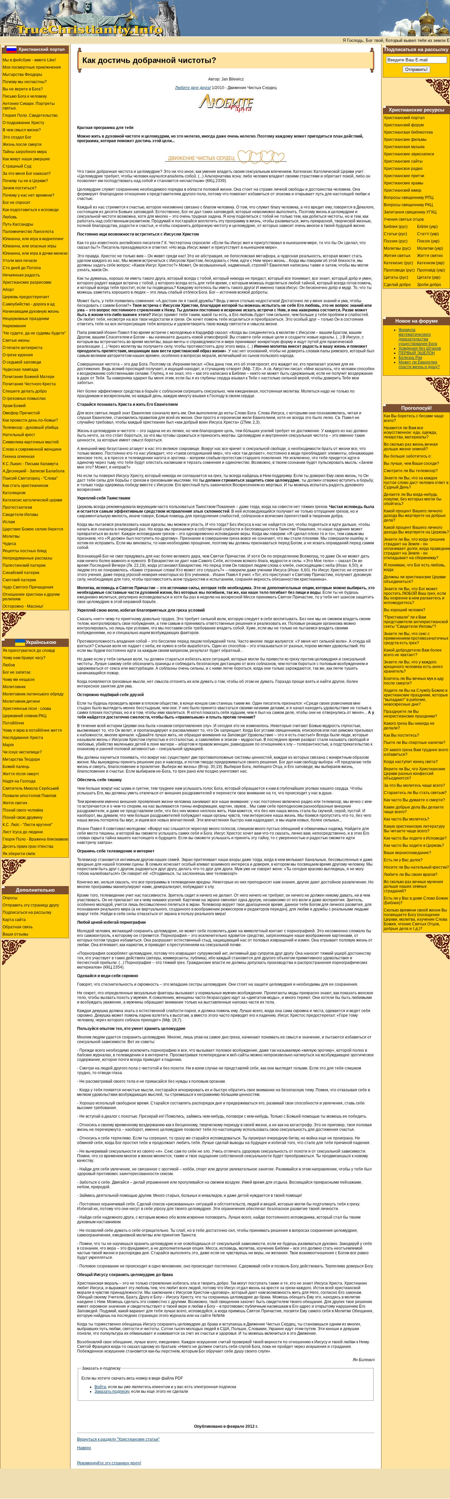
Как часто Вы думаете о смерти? (414, 800)
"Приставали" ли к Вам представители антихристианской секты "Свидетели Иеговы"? (416, 622)
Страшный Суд (17, 166)
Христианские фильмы (405, 139)
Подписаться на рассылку (27, 912)
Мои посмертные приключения (32, 67)
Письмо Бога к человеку (25, 96)
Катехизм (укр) (430, 263)
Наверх (84, 1448)
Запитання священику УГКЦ (410, 212)
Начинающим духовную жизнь (31, 311)
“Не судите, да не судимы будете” (34, 333)
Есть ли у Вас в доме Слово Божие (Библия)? (416, 900)
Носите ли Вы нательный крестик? (416, 867)
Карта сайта (14, 919)
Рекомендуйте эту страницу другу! (109, 1463)
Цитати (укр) (428, 277)
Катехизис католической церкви (32, 500)
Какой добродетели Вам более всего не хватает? (413, 652)
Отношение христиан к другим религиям (31, 596)
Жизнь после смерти (22, 144)
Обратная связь (18, 927)
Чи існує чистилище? (22, 752)
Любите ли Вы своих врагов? (410, 874)
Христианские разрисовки (27, 282)
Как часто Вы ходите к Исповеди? (415, 838)
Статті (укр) (428, 234)
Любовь (10, 217)
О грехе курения (18, 355)
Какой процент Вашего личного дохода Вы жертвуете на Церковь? (416, 529)
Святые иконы (16, 340)
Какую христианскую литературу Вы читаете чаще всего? (414, 828)
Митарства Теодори (21, 759)
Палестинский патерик (24, 565)
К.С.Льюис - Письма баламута (30, 464)
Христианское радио (403, 168)
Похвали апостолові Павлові (29, 795)
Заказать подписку (112, 1391)
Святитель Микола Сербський (31, 788)
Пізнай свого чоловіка (23, 810)
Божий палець (16, 766)
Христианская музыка (404, 146)
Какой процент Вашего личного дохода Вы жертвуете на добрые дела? (415, 516)
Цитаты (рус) (396, 277)
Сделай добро (397, 284)
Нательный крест (19, 434)
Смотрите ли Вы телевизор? (411, 470)
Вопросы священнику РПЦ (409, 197)
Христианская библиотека (408, 132)
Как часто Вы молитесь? (406, 819)
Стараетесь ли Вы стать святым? (415, 792)
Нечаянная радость (21, 275)
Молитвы (11, 536)
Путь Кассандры (18, 224)
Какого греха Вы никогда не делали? (409, 725)
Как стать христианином (25, 485)
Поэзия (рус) (396, 241)
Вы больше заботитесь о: (408, 456)
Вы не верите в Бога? (23, 89)
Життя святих (430, 255)
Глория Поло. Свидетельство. (31, 115)
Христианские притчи (404, 176)
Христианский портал (41, 49)
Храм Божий (14, 405)
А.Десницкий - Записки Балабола (34, 471)
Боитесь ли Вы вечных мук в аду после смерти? (414, 681)
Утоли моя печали (20, 260)
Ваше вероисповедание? (407, 852)
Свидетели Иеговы (20, 514)
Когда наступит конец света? (411, 761)
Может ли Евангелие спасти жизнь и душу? (419, 364)
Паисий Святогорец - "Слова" (30, 478)
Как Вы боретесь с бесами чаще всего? (414, 418)
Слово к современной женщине (32, 449)
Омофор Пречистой (21, 413)
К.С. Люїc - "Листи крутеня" (27, 824)
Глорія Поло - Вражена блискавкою (35, 839)
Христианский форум (404, 125)
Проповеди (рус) (399, 270)
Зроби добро (429, 284)
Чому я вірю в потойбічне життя (32, 730)
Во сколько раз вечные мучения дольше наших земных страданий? (413, 886)
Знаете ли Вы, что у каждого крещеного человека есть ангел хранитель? (413, 667)
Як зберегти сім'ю (19, 853)
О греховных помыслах (24, 398)
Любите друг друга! (193, 87)
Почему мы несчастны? (25, 82)
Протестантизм (17, 507)
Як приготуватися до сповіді (29, 650)
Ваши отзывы (15, 934)
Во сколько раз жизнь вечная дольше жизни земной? (411, 446)
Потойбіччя (13, 723)
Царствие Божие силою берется (33, 529)
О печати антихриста (22, 347)
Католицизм (14, 493)
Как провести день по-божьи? (30, 420)
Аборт (8, 289)
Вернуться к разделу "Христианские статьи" (118, 1439)
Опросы (10, 898)
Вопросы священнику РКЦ (408, 205)
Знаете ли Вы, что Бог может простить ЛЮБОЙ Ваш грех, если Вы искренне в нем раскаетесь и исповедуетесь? (415, 596)
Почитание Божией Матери (28, 376)
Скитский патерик (19, 580)
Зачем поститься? (20, 188)
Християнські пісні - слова (27, 708)
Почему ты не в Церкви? (25, 180)
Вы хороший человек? (404, 610)
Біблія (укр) (427, 226)
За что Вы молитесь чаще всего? (414, 785)
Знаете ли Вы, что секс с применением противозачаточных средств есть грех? (416, 638)
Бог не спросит (17, 202)
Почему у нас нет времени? (28, 195)
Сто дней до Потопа (22, 268)
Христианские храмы (403, 183)
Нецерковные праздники (26, 318)
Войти (100, 1387)
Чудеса (9, 543)
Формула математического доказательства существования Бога (418, 337)
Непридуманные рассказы (27, 558)
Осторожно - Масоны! (23, 606)
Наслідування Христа (23, 737)
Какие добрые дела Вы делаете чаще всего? (414, 809)
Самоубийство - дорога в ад (29, 304)
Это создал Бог (17, 137)
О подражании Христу (23, 122)
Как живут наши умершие (26, 159)
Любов (9, 665)
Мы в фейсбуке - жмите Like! (29, 60)
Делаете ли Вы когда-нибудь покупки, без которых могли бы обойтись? (412, 499)
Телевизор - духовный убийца (30, 427)
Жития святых (397, 255)
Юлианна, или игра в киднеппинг (33, 239)
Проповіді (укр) (431, 270)
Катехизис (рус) (398, 263)
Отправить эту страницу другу (31, 905)
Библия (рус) (396, 226)
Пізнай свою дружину (22, 817)
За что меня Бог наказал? (27, 173)
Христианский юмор (402, 190)
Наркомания (14, 326)
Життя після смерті (21, 774)
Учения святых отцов (404, 219)
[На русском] (11, 49)
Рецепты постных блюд (24, 551)
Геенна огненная (19, 456)
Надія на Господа (19, 781)
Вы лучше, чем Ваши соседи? (411, 463)
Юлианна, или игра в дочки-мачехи (35, 253)
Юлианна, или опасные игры (29, 246)
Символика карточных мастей (31, 442)
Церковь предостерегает (26, 297)
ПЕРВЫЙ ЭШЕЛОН (417, 353)
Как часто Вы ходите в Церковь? (414, 845)
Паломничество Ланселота (28, 231)
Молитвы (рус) (397, 248)
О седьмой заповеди (22, 362)
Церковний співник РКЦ (24, 716)
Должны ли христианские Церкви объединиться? (415, 579)
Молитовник (14, 687)
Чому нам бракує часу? (24, 657)
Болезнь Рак (410, 357)
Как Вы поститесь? (401, 735)
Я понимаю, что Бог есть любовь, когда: (414, 567)
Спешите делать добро (25, 391)
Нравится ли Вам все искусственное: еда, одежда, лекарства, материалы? (410, 432)
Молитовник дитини (21, 701)
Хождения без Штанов (420, 348)
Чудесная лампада (20, 369)
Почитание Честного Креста (29, 384)
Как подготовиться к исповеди (31, 209)
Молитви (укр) (430, 248)
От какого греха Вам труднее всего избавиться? (416, 752)
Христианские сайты (403, 161)
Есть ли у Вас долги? (403, 860)
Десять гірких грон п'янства (28, 846)
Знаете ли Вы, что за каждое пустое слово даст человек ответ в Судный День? (416, 483)
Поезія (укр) (428, 241)
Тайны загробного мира (25, 151)
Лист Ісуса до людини (23, 832)
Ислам (9, 522)
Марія (8, 745)
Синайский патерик (21, 572)
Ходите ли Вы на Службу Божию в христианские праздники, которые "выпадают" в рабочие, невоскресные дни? (416, 697)
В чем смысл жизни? (22, 130)
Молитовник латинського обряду (33, 694)
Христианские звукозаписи (409, 154)
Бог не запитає (17, 672)
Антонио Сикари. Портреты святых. (29, 106)
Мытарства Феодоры (22, 74)
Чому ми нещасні (19, 679)
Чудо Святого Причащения (28, 587)
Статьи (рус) (395, 234)
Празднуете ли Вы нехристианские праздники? (410, 713)
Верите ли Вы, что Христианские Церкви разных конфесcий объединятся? (414, 774)
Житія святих (15, 803)
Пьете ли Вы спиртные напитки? (414, 742)
